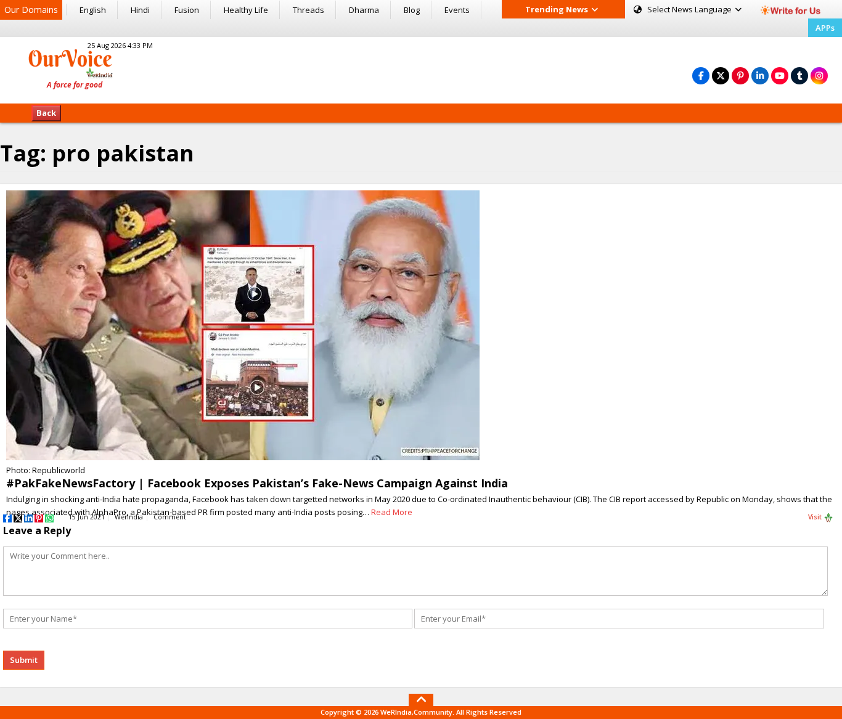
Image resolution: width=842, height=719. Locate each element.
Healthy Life (246, 9)
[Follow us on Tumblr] (799, 75)
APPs (825, 27)
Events (457, 9)
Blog (412, 9)
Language (690, 9)
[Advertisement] (421, 68)
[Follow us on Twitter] (720, 75)
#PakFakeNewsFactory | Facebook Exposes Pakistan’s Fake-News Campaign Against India (257, 483)
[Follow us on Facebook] (700, 75)
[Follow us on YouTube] (779, 75)
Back (46, 112)
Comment (169, 517)
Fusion (186, 9)
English (93, 9)
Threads (308, 9)
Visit (816, 517)
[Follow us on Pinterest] (740, 75)
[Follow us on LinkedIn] (760, 75)
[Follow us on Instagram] (819, 75)
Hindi (140, 9)
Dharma (364, 9)
